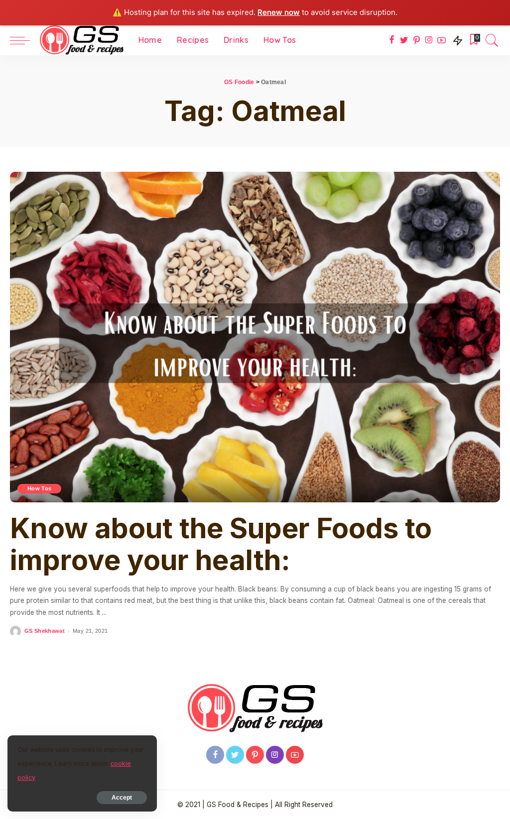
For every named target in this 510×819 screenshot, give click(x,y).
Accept (122, 797)
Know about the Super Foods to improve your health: (221, 544)
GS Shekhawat (44, 631)
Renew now (278, 12)
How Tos (39, 488)
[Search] (492, 40)
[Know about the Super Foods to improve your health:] (255, 337)
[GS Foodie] (82, 40)
